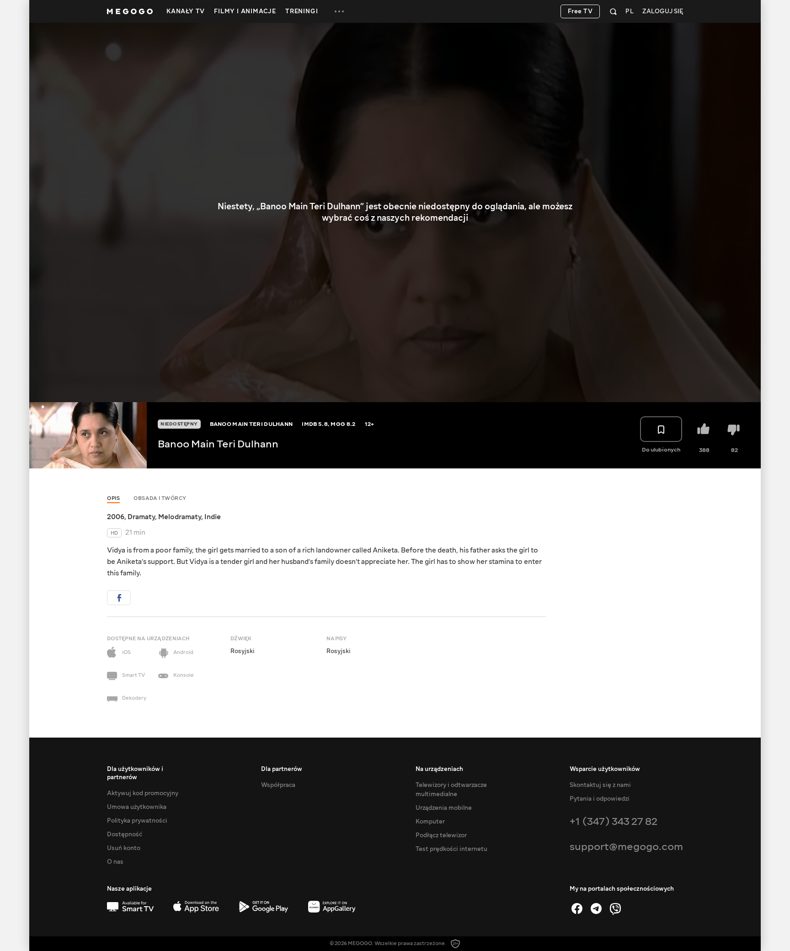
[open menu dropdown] (339, 11)
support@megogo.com (626, 846)
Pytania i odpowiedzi (600, 799)
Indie (212, 516)
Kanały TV (185, 11)
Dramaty (141, 516)
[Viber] (615, 908)
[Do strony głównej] (130, 11)
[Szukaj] (613, 11)
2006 (115, 516)
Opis (113, 498)
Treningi (301, 11)
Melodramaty (179, 516)
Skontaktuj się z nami (600, 785)
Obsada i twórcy (160, 498)
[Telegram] (596, 908)
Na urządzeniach (439, 769)
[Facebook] (577, 908)
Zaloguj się (662, 12)
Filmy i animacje (245, 11)
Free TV (580, 11)
